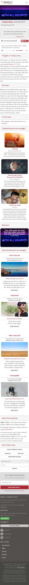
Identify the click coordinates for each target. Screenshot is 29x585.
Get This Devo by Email (10, 40)
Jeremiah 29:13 (20, 36)
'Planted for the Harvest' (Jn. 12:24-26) (14, 358)
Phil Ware (9, 429)
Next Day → (21, 453)
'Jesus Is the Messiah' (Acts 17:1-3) (14, 399)
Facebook (6, 530)
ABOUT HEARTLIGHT (9, 497)
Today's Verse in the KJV (14, 449)
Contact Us (7, 537)
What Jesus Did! (14, 335)
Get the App (7, 534)
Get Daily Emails (14, 525)
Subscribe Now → (14, 487)
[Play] (2, 50)
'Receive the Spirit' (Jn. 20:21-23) (14, 278)
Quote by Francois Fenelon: (14, 318)
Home (4, 557)
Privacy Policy (21, 490)
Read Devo (14, 290)
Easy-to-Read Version (15, 571)
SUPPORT (4, 510)
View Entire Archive (14, 456)
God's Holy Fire (14, 255)
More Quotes (14, 326)
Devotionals (6, 545)
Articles (4, 551)
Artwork (4, 554)
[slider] (8, 50)
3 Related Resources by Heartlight (13, 128)
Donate (4, 518)
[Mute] (17, 50)
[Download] (27, 50)
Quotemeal (15, 295)
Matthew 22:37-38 (13, 64)
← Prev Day (7, 453)
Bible (3, 548)
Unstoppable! (14, 375)
